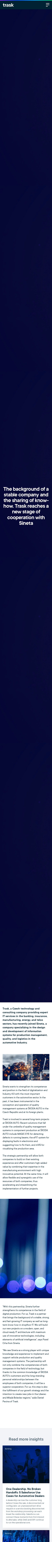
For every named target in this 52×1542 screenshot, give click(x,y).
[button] (47, 5)
